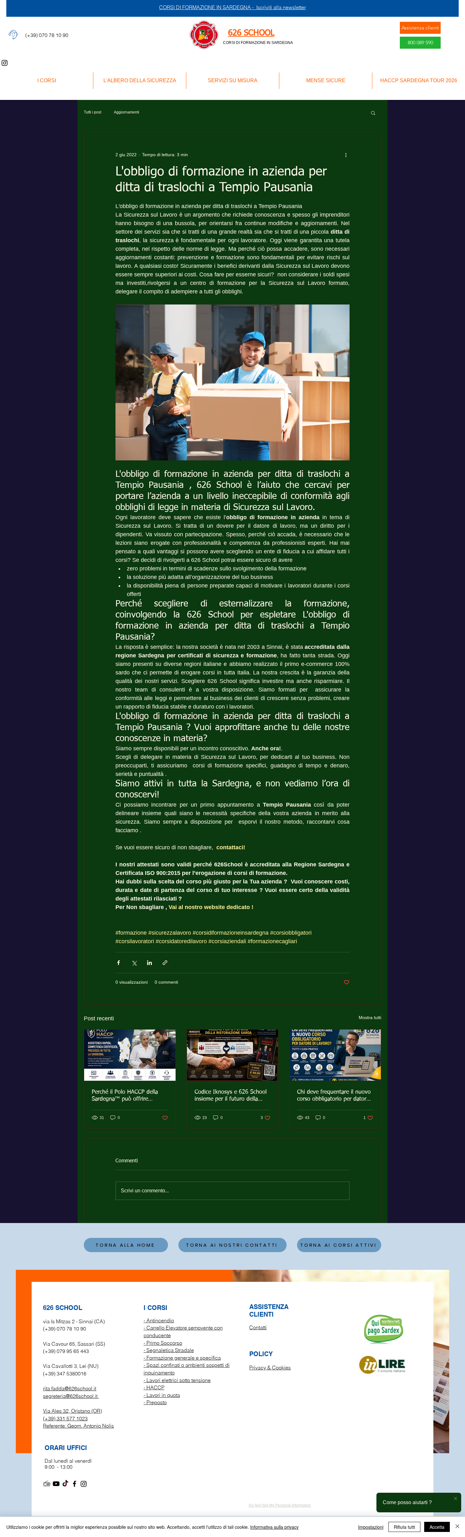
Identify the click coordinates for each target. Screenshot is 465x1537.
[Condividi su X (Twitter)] (134, 963)
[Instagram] (5, 63)
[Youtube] (56, 1484)
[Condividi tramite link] (165, 963)
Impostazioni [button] (370, 1527)
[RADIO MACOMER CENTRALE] (47, 1484)
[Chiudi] (457, 1527)
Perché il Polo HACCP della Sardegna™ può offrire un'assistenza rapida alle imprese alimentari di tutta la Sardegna (127, 1096)
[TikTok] (65, 1484)
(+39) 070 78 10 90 (64, 1328)
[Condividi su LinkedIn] (149, 963)
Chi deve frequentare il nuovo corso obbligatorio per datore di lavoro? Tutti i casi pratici (334, 1096)
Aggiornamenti (126, 112)
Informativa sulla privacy (274, 1527)
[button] (373, 112)
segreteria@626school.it (70, 1396)
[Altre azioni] (346, 154)
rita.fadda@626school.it (69, 1388)
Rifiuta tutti (404, 1527)
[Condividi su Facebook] (118, 963)
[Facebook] (74, 1484)
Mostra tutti (370, 1017)
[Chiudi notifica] (455, 1499)
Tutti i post (92, 112)
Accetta (437, 1527)
